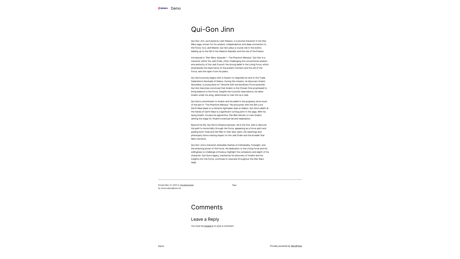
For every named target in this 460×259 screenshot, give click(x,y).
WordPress (296, 246)
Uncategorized (186, 185)
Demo (176, 8)
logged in (209, 226)
